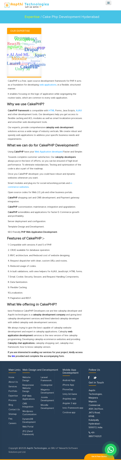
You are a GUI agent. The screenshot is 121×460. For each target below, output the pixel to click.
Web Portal (27, 427)
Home (11, 377)
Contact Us (14, 409)
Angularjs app (69, 399)
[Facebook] (90, 378)
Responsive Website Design (28, 388)
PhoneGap (68, 389)
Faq (10, 419)
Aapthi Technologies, (37, 448)
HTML (52, 110)
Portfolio (13, 391)
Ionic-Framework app (73, 408)
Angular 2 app (69, 403)
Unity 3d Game (70, 394)
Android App (69, 380)
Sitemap (13, 414)
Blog (11, 405)
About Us (13, 382)
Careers (12, 423)
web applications (48, 85)
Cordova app (69, 412)
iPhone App (68, 385)
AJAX (79, 110)
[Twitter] (95, 378)
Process (13, 400)
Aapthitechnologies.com (25, 5)
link (13, 356)
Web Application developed (49, 152)
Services (13, 386)
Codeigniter (47, 385)
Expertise (13, 396)
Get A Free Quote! (99, 456)
